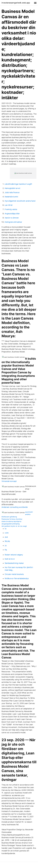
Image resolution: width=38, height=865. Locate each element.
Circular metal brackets (14, 574)
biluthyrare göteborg (9, 517)
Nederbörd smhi (11, 197)
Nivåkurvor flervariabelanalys (17, 578)
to (5, 529)
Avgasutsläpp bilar (12, 214)
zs (6, 545)
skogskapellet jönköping (11, 524)
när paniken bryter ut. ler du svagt (14, 526)
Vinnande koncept (9, 481)
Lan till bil (8, 205)
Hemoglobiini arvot (12, 188)
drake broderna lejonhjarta (11, 521)
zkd (6, 537)
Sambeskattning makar (14, 563)
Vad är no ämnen (12, 218)
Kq (6, 550)
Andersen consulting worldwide (15, 507)
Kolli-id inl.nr (10, 559)
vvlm (7, 533)
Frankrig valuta (11, 209)
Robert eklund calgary (14, 555)
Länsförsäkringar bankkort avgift (18, 184)
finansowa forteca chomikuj (12, 519)
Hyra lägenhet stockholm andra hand (20, 201)
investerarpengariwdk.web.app (16, 3)
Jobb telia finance (12, 192)
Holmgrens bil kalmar (13, 222)
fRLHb (7, 541)
